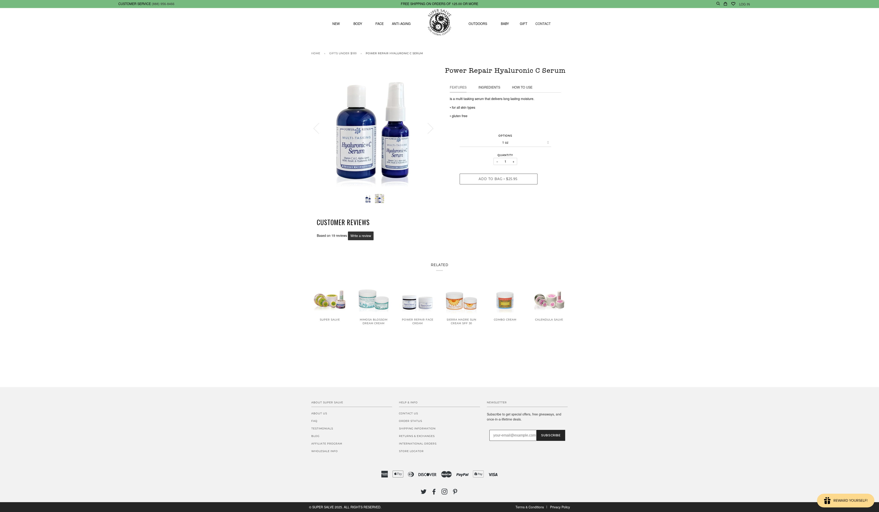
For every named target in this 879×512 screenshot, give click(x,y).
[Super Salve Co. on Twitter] (424, 493)
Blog (315, 436)
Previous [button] (319, 128)
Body (357, 23)
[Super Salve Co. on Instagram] (445, 493)
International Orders (418, 443)
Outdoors (478, 23)
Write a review (360, 235)
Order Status (410, 421)
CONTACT (543, 23)
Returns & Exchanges (417, 436)
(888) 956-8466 (163, 3)
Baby (505, 23)
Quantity (505, 155)
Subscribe (551, 435)
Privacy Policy (560, 507)
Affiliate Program (326, 443)
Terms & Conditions (529, 507)
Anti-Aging (401, 23)
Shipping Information (417, 428)
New (336, 23)
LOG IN (744, 4)
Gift (523, 23)
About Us (319, 413)
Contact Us (408, 413)
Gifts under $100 (343, 53)
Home (315, 53)
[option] (373, 128)
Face (379, 23)
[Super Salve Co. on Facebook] (434, 493)
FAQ (314, 421)
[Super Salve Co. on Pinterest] (455, 493)
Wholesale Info (324, 451)
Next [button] (427, 128)
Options (505, 135)
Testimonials (322, 428)
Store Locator (411, 451)
